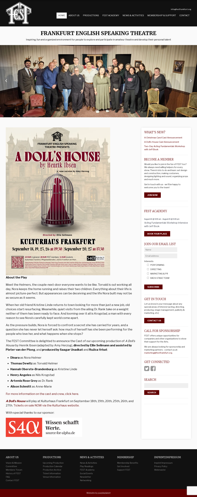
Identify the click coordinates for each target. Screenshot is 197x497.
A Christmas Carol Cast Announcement (163, 137)
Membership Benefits (127, 463)
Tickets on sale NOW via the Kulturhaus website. (46, 405)
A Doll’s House (16, 401)
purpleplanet (104, 493)
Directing (155, 269)
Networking (85, 480)
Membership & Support (161, 15)
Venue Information (52, 477)
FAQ (8, 477)
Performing (157, 265)
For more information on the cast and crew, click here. (42, 394)
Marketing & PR (159, 274)
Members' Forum (14, 470)
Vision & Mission (14, 463)
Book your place (157, 234)
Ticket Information (52, 473)
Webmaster (160, 470)
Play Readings (86, 466)
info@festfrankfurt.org (181, 9)
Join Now (152, 195)
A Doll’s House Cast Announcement (161, 142)
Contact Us (154, 320)
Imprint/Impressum (163, 463)
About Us (74, 15)
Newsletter (85, 477)
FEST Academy (110, 15)
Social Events (86, 473)
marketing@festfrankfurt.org (158, 353)
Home (61, 15)
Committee (11, 466)
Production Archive (52, 470)
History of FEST (13, 473)
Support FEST (123, 470)
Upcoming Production (53, 463)
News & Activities (133, 15)
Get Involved (123, 466)
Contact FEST (12, 480)
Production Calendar (52, 466)
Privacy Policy (160, 466)
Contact (184, 15)
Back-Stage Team (159, 278)
